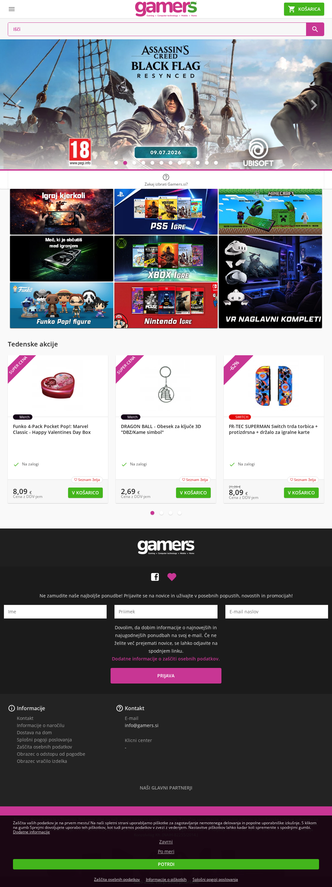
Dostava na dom (34, 732)
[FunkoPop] (61, 305)
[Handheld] (61, 211)
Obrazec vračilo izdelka (42, 761)
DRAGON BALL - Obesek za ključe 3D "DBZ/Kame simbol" (161, 429)
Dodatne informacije (31, 832)
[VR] (270, 282)
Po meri (166, 851)
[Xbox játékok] (166, 258)
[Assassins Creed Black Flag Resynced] (166, 104)
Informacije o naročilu (41, 725)
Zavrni (166, 842)
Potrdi (166, 864)
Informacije (31, 708)
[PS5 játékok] (166, 211)
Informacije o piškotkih (166, 879)
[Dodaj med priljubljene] (172, 576)
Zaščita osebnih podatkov (44, 747)
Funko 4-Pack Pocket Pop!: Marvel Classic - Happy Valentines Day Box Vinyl (52, 432)
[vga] (61, 258)
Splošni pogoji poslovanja (44, 740)
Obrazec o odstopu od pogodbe (51, 754)
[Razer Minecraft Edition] (270, 211)
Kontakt (25, 718)
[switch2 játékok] (166, 305)
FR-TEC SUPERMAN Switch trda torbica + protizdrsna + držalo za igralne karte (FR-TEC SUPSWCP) (273, 432)
